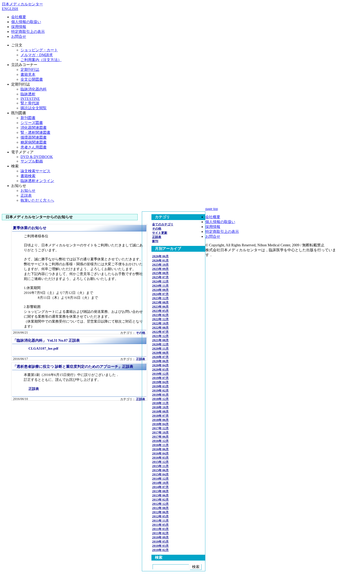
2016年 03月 (160, 457)
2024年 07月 (160, 294)
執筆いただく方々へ (37, 200)
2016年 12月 (160, 441)
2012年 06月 (160, 512)
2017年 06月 (160, 436)
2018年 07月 (160, 415)
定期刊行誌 (30, 70)
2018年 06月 (160, 420)
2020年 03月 (160, 369)
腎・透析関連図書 (35, 132)
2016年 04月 (160, 453)
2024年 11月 (160, 285)
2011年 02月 (160, 533)
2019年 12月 (160, 373)
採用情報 (18, 27)
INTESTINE (30, 99)
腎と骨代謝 (30, 103)
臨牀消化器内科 (34, 89)
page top (211, 209)
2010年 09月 (160, 537)
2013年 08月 (160, 491)
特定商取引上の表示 (28, 32)
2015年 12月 (160, 462)
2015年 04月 (160, 474)
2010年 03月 (160, 545)
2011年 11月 (160, 520)
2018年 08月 (160, 411)
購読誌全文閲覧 (34, 108)
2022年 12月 (160, 319)
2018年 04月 (160, 424)
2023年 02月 (160, 315)
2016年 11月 (160, 445)
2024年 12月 (160, 281)
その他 (140, 332)
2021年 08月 (160, 340)
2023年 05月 (160, 311)
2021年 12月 (160, 336)
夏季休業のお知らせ (29, 228)
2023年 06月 (160, 306)
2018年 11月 (160, 403)
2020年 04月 (160, 365)
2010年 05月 (160, 541)
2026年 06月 (160, 256)
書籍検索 (28, 176)
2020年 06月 (160, 361)
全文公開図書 (32, 79)
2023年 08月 (160, 302)
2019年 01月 (160, 394)
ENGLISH (10, 9)
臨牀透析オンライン (37, 181)
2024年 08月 (160, 290)
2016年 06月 (160, 449)
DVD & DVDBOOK (37, 157)
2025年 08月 (160, 273)
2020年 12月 (160, 344)
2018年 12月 (160, 399)
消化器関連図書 (34, 128)
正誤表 (26, 195)
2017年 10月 (160, 432)
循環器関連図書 (34, 137)
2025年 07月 (160, 277)
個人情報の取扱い (26, 22)
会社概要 (18, 17)
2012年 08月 (160, 508)
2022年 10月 (160, 323)
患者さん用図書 (34, 147)
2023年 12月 (160, 298)
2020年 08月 (160, 353)
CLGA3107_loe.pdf (43, 348)
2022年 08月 (160, 327)
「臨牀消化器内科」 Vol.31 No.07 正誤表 (46, 340)
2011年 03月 (160, 529)
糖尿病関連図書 (34, 142)
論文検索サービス (35, 171)
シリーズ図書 (32, 123)
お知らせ (28, 191)
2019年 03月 (160, 386)
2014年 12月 (160, 478)
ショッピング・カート (39, 50)
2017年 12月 (160, 428)
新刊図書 (28, 118)
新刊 (155, 241)
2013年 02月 (160, 499)
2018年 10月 (160, 407)
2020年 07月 (160, 357)
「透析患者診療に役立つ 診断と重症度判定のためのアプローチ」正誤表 (73, 366)
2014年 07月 (160, 487)
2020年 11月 (160, 348)
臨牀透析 (28, 94)
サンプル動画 (32, 161)
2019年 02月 (160, 390)
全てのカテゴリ (162, 224)
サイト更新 (159, 232)
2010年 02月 (160, 550)
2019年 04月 (160, 382)
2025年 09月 (160, 269)
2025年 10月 (160, 264)
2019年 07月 (160, 378)
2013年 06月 (160, 495)
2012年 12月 (160, 504)
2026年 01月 (160, 260)
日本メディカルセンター (22, 4)
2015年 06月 (160, 470)
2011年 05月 (160, 525)
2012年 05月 (160, 516)
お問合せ (18, 36)
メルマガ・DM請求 (37, 55)
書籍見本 (28, 74)
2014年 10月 (160, 483)
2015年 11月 (160, 466)
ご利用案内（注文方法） (41, 60)
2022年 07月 (160, 332)
